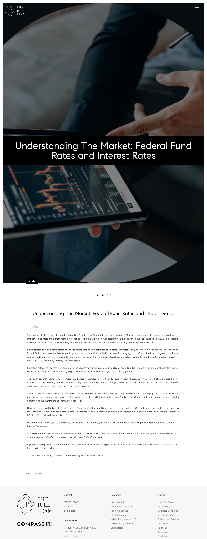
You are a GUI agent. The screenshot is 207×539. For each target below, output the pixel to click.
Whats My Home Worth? (123, 519)
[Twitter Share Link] (35, 335)
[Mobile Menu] (196, 9)
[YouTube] (73, 511)
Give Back (163, 523)
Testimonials (164, 532)
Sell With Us (164, 506)
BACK (32, 281)
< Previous (31, 473)
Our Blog (162, 536)
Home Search (117, 502)
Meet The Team (166, 502)
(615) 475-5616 (71, 536)
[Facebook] (64, 511)
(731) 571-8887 (71, 502)
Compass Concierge (168, 511)
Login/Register (118, 528)
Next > (40, 473)
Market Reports (118, 515)
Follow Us (162, 528)
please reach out (161, 444)
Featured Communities (122, 506)
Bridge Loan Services (168, 519)
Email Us (68, 506)
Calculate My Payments (122, 523)
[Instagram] (68, 511)
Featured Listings (119, 511)
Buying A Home (166, 515)
